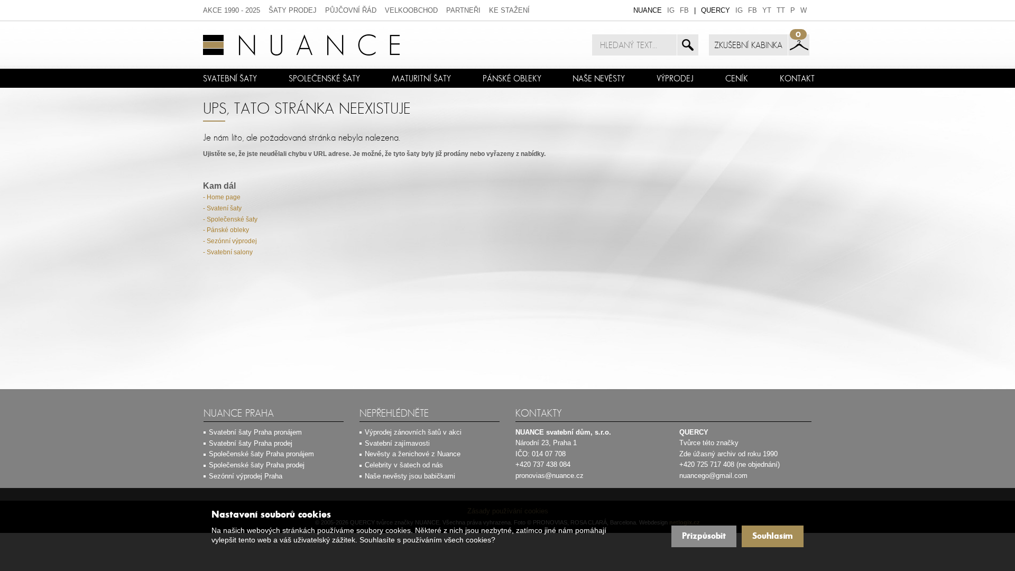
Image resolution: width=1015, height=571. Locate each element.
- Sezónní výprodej (230, 241)
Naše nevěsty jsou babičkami (410, 476)
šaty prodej (293, 10)
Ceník (736, 78)
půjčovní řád (350, 10)
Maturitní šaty (421, 78)
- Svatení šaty (222, 208)
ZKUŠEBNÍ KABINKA (748, 45)
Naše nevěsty (599, 78)
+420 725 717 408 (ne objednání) (729, 464)
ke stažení (509, 10)
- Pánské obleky (226, 230)
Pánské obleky (512, 78)
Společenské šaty (324, 78)
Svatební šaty (230, 78)
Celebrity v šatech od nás (404, 465)
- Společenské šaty (230, 219)
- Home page (222, 197)
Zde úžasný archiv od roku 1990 (728, 454)
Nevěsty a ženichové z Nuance (412, 454)
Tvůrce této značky (709, 443)
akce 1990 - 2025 (231, 10)
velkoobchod (411, 10)
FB (684, 10)
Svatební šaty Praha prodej (250, 443)
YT (766, 10)
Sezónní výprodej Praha (245, 476)
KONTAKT (797, 78)
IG (671, 10)
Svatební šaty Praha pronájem (255, 432)
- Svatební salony (228, 252)
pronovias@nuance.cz (549, 476)
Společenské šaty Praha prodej (256, 465)
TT (781, 10)
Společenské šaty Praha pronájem (261, 454)
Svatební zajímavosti (397, 443)
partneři (463, 10)
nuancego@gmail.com (713, 476)
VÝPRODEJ (675, 78)
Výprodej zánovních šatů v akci (413, 432)
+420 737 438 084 (542, 464)
